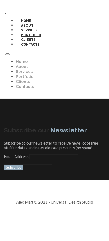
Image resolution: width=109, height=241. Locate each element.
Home (22, 61)
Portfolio (25, 76)
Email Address (16, 156)
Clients (23, 81)
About (22, 66)
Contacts (30, 44)
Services (24, 71)
